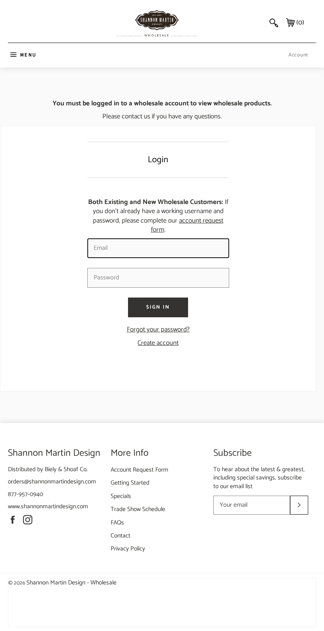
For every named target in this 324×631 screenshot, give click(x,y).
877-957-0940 (25, 494)
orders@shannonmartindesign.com (52, 482)
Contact (120, 536)
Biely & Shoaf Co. (66, 469)
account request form (187, 225)
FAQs (117, 523)
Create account (158, 342)
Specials (121, 496)
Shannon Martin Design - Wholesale (71, 583)
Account (298, 55)
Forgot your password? (158, 329)
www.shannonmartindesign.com (48, 506)
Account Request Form (139, 470)
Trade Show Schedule (138, 509)
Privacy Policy (128, 549)
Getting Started (130, 483)
